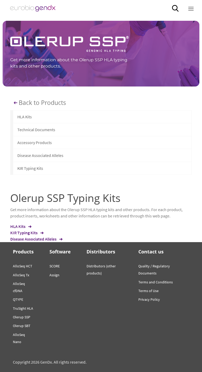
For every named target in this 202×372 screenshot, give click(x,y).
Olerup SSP (21, 317)
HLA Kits (24, 116)
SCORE (54, 266)
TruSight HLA (23, 308)
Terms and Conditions (155, 282)
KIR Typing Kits (30, 168)
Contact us (151, 251)
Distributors (101, 251)
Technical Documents (36, 129)
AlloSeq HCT (22, 266)
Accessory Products (34, 142)
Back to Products (42, 102)
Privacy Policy (149, 299)
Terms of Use (148, 290)
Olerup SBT (22, 325)
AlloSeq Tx (21, 275)
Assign (54, 275)
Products (23, 251)
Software (60, 251)
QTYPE (18, 299)
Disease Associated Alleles (40, 155)
